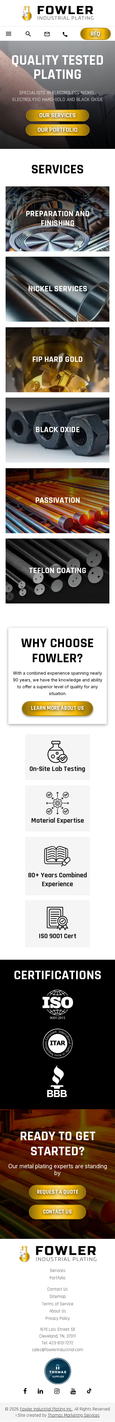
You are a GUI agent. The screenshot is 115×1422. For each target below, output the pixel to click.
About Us (57, 1311)
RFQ (95, 34)
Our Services (57, 115)
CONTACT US (57, 1212)
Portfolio (57, 1278)
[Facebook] (25, 1391)
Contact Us (57, 1289)
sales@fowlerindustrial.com (57, 1350)
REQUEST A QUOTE (57, 1192)
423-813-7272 (61, 1343)
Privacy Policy (57, 1318)
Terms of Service (57, 1304)
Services (57, 1270)
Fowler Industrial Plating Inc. (46, 1409)
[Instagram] (57, 1391)
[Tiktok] (89, 1391)
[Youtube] (73, 1391)
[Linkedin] (40, 1391)
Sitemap (58, 1296)
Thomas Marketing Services (74, 1415)
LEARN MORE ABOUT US (57, 708)
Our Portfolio (57, 130)
